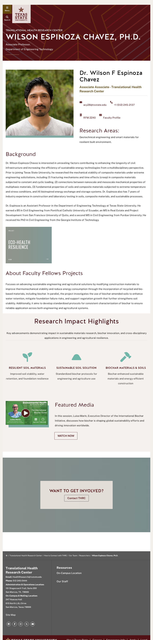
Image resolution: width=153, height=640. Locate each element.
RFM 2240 (89, 117)
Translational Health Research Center (34, 30)
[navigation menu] (7, 9)
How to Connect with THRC (55, 556)
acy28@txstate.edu (95, 104)
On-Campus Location (69, 573)
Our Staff (62, 581)
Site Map (11, 614)
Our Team (73, 556)
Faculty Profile (111, 117)
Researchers (84, 556)
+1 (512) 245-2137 (124, 104)
